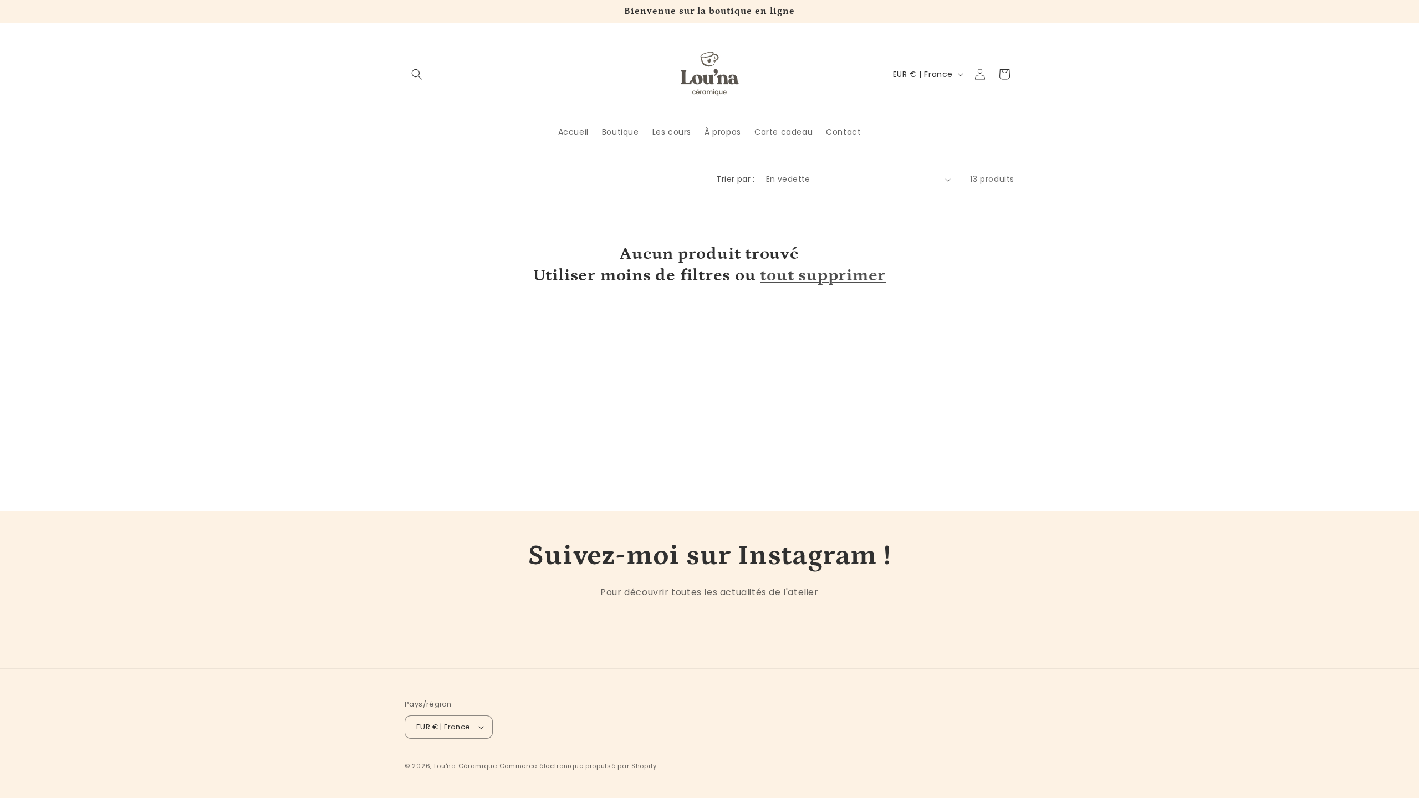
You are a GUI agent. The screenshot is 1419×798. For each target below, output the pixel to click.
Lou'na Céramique (465, 765)
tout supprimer (823, 275)
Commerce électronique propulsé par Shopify (578, 765)
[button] (417, 74)
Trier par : (735, 179)
